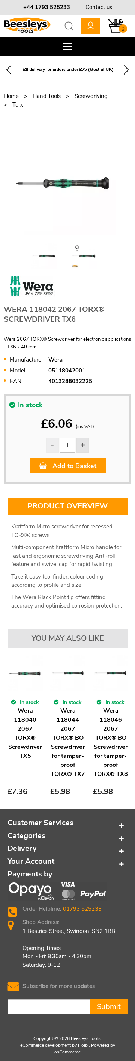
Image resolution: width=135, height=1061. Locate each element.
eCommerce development (45, 1045)
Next (126, 69)
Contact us (99, 7)
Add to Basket (73, 465)
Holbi (83, 1045)
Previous (9, 69)
